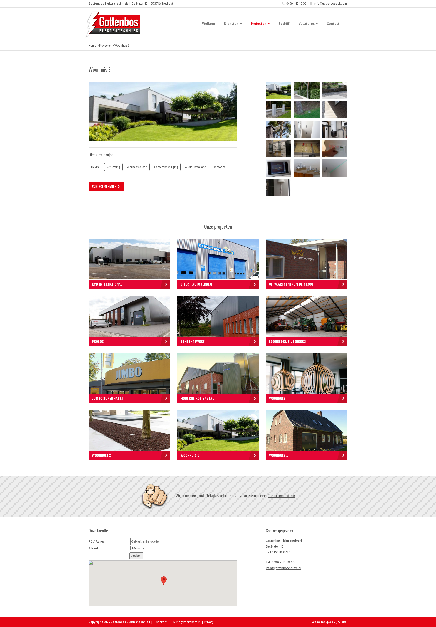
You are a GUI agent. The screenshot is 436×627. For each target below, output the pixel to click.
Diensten (232, 23)
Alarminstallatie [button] (137, 167)
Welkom (208, 23)
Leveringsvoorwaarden (186, 622)
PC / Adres (97, 541)
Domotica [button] (219, 167)
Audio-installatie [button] (195, 167)
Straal (93, 548)
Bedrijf (284, 23)
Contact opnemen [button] (104, 186)
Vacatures (307, 23)
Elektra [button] (95, 167)
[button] (164, 580)
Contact (333, 23)
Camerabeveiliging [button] (166, 167)
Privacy (208, 622)
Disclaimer (160, 622)
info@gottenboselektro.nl (330, 3)
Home (92, 45)
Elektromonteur (281, 496)
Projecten (259, 23)
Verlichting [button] (113, 167)
